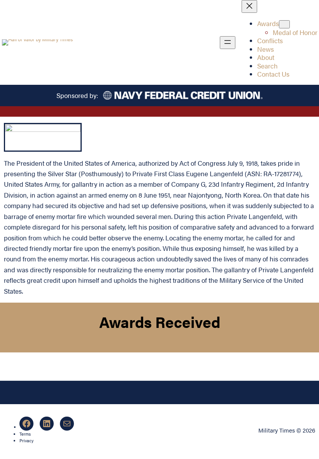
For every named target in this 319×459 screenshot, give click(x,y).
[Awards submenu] (284, 24)
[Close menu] (249, 6)
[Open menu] (227, 42)
